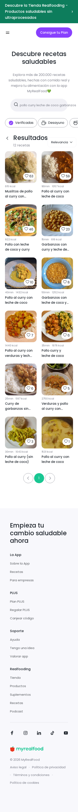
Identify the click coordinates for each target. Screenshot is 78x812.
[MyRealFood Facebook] (12, 733)
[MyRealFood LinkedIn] (39, 733)
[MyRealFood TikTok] (52, 733)
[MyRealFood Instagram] (26, 733)
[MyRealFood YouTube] (66, 733)
